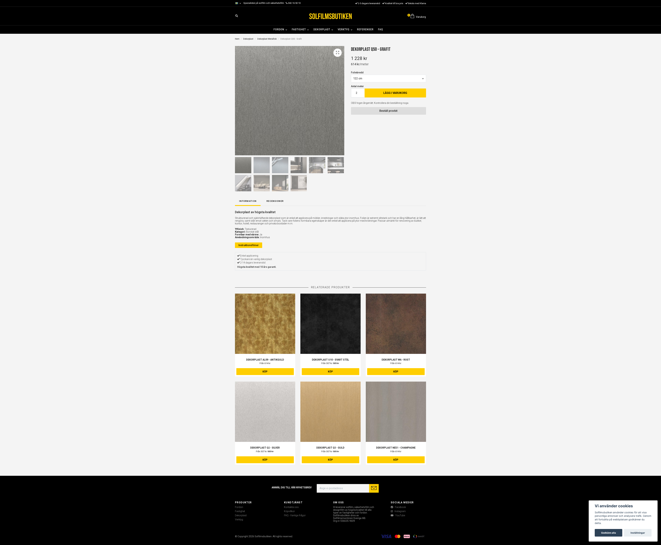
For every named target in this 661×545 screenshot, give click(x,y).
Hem (237, 39)
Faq (380, 29)
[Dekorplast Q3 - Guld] (330, 412)
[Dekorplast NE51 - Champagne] (396, 412)
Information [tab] (247, 201)
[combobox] (388, 78)
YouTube (400, 515)
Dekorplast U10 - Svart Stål (330, 359)
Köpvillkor (289, 511)
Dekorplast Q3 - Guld (330, 447)
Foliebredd (357, 72)
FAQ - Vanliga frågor (295, 515)
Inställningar (638, 532)
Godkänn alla (608, 532)
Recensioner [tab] (275, 201)
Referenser (365, 29)
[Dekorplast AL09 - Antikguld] (265, 324)
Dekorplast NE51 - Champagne (396, 447)
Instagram (400, 511)
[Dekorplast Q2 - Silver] (265, 412)
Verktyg (343, 29)
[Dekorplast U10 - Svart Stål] (330, 324)
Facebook (400, 507)
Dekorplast (321, 29)
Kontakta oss (291, 507)
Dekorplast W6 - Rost (396, 359)
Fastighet (299, 29)
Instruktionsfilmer (248, 245)
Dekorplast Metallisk (267, 39)
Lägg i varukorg (395, 93)
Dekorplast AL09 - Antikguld (265, 359)
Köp (265, 371)
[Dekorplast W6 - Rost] (396, 324)
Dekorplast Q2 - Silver (265, 447)
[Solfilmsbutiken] (330, 16)
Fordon (279, 29)
